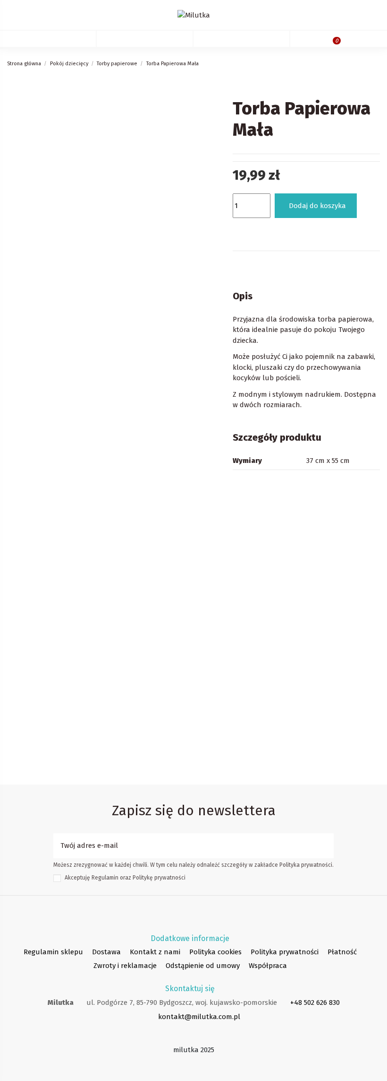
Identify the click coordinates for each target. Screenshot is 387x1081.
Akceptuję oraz (125, 877)
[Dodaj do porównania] (268, 231)
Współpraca (268, 965)
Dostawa (106, 952)
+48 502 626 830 (315, 1002)
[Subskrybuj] (327, 845)
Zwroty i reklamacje (125, 965)
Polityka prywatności (285, 952)
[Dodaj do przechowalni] (243, 231)
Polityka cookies (215, 952)
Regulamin (105, 877)
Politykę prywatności (159, 877)
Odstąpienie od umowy (203, 965)
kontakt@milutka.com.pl (199, 1016)
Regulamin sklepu (53, 952)
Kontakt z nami (155, 952)
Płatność (342, 952)
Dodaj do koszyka (317, 205)
